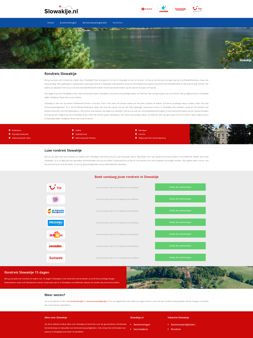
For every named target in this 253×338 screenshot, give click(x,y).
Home (50, 22)
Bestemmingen (68, 22)
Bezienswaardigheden (95, 22)
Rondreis (118, 22)
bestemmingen (77, 301)
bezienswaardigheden (97, 301)
